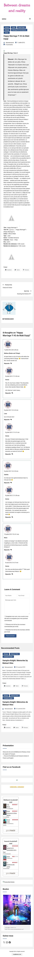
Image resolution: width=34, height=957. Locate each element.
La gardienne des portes (10, 864)
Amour (7, 27)
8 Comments (9, 44)
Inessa (7, 379)
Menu (4, 19)
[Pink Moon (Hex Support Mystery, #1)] (4, 808)
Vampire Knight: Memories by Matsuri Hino (15, 661)
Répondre (7, 363)
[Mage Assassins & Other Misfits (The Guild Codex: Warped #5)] (4, 814)
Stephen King (10, 858)
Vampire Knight (8, 656)
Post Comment (10, 636)
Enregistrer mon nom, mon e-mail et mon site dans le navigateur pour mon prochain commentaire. (16, 618)
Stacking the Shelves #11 (24, 294)
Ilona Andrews (6, 868)
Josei (13, 27)
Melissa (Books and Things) (12, 353)
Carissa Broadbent (7, 853)
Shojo (6, 32)
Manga (7, 30)
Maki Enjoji (21, 27)
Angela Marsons (10, 823)
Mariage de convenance (19, 30)
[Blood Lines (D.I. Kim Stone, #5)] (4, 823)
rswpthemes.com (17, 954)
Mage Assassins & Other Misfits (12, 813)
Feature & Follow (7, 287)
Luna (5, 413)
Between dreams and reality (17, 8)
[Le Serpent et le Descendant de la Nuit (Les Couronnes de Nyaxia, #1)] (4, 849)
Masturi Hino (14, 654)
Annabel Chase (10, 808)
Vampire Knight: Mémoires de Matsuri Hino (15, 703)
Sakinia (6, 474)
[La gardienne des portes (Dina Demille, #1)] (4, 866)
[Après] (4, 860)
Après (8, 856)
